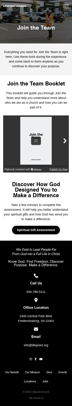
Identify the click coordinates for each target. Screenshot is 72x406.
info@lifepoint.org (36, 345)
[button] (66, 6)
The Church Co (36, 398)
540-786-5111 (36, 292)
